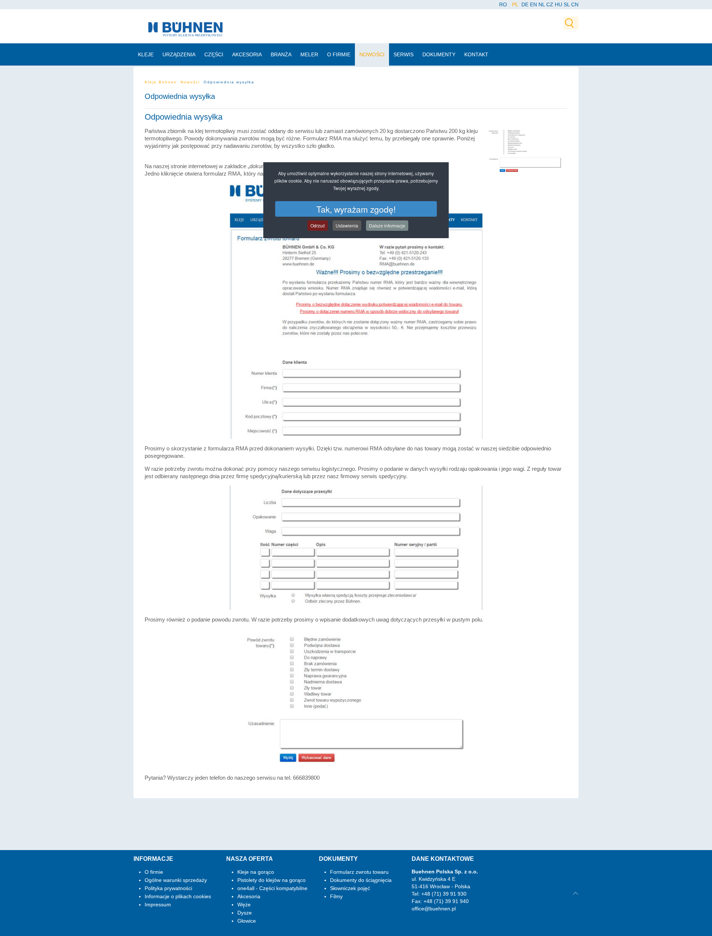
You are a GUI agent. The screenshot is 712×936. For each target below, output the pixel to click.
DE (524, 4)
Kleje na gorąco (255, 872)
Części (213, 54)
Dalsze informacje (387, 225)
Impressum (158, 904)
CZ (549, 4)
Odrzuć (317, 225)
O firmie (338, 54)
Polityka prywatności (168, 888)
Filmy (336, 896)
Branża (281, 54)
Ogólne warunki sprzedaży (176, 880)
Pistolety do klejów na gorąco (271, 880)
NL (541, 4)
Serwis (403, 54)
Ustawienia (347, 225)
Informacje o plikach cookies (178, 896)
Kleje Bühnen (161, 82)
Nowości (372, 54)
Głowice (246, 921)
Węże (244, 904)
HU (558, 4)
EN (533, 4)
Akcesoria (247, 54)
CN (574, 4)
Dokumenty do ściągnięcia (361, 880)
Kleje (146, 54)
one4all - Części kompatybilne (272, 888)
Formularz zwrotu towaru (359, 872)
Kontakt (476, 54)
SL (567, 4)
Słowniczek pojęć (350, 888)
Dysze (244, 913)
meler (309, 54)
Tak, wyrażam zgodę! (356, 209)
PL (516, 4)
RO (503, 4)
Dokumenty (438, 54)
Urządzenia (178, 54)
